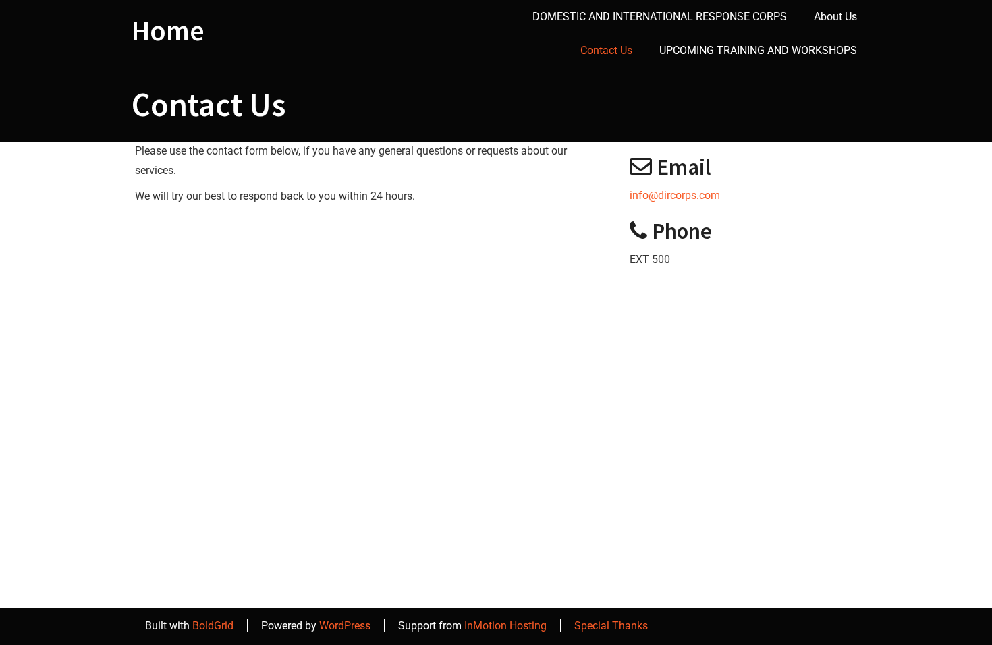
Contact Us (606, 50)
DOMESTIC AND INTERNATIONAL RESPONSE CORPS (659, 16)
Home (168, 30)
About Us (835, 16)
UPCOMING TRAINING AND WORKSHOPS (758, 50)
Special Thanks (611, 625)
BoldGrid (212, 625)
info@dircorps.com (675, 195)
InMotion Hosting (505, 625)
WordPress (344, 625)
